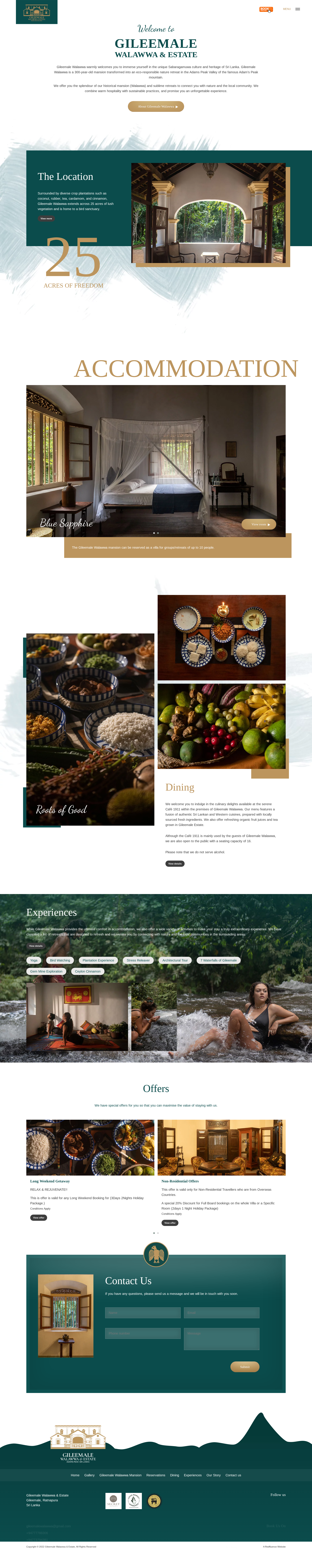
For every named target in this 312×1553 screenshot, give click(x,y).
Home (75, 1475)
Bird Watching (60, 960)
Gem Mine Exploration (46, 971)
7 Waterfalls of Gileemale (219, 960)
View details (175, 863)
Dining (174, 1475)
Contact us (233, 1475)
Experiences (193, 1475)
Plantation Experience (98, 960)
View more (46, 218)
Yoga (33, 960)
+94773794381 (37, 1525)
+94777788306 (37, 1519)
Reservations (155, 1475)
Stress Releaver (138, 960)
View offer (38, 1216)
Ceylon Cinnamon (88, 971)
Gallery (89, 1475)
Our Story (214, 1475)
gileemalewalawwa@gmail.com (48, 1512)
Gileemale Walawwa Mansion (120, 1475)
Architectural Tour (175, 960)
